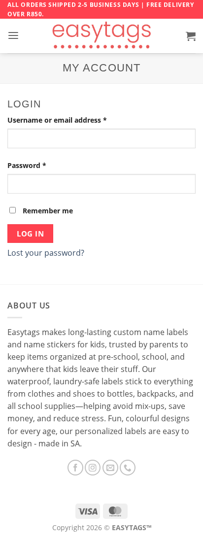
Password (41, 165)
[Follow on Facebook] (75, 467)
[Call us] (127, 467)
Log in (30, 233)
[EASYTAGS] (101, 35)
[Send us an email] (110, 467)
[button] (13, 36)
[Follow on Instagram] (93, 467)
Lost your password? (45, 252)
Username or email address (72, 120)
